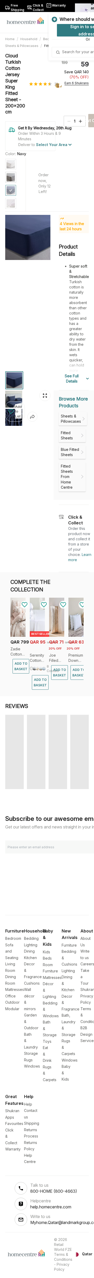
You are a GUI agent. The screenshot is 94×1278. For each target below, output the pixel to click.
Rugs (28, 1060)
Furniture (69, 945)
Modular (12, 1009)
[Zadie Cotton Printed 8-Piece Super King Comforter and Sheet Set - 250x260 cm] (18, 635)
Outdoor (12, 1002)
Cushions (32, 983)
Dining (29, 951)
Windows (32, 1066)
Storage (31, 1053)
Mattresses (14, 989)
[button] (15, 411)
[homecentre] (27, 20)
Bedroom (13, 938)
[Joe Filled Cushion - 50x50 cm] (56, 635)
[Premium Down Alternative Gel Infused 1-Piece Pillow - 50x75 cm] (76, 635)
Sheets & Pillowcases (21, 46)
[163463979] (10, 177)
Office (10, 996)
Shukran (12, 1111)
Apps (9, 1117)
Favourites (14, 1123)
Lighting (30, 945)
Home (10, 39)
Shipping (31, 1123)
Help (28, 1104)
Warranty (13, 1149)
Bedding (31, 938)
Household (28, 39)
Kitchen (30, 957)
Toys (47, 1041)
